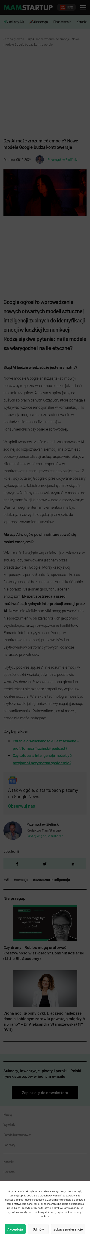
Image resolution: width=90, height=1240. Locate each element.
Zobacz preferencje (68, 1229)
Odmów (38, 1229)
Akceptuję (15, 1229)
